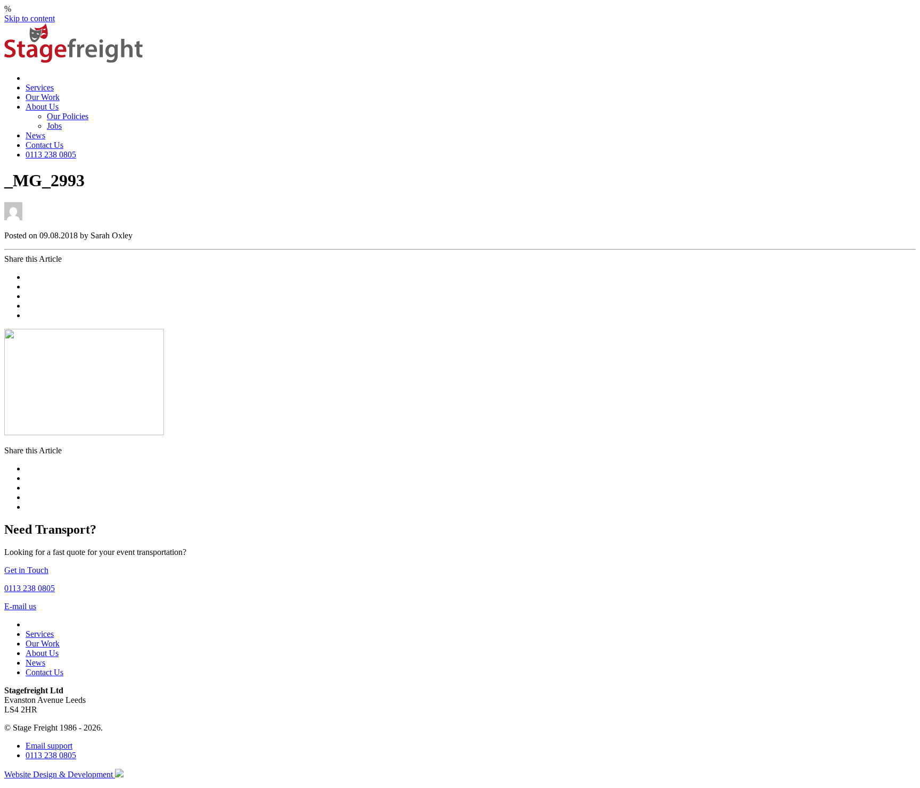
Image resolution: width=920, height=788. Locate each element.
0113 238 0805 (51, 154)
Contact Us (44, 145)
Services (40, 87)
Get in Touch (26, 570)
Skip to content (29, 18)
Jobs (54, 125)
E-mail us (20, 606)
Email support (49, 745)
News (35, 135)
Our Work (43, 97)
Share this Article (33, 258)
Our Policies (67, 116)
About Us (42, 106)
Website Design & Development (59, 774)
